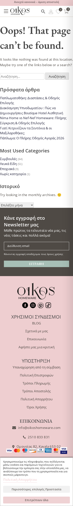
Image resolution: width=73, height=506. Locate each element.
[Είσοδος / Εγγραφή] (51, 12)
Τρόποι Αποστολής (36, 391)
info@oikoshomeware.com (39, 427)
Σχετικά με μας (36, 331)
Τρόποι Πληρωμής (36, 383)
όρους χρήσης (55, 254)
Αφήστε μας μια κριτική (36, 347)
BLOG (36, 323)
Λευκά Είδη (8, 163)
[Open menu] (6, 11)
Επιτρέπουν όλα (36, 500)
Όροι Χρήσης (37, 407)
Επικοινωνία (36, 339)
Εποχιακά (7, 169)
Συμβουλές (8, 159)
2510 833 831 (39, 437)
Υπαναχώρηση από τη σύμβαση (36, 367)
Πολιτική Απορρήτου (37, 399)
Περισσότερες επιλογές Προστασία (36, 489)
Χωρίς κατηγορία (13, 174)
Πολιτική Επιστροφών (36, 375)
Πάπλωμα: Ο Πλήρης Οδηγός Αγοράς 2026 (32, 138)
